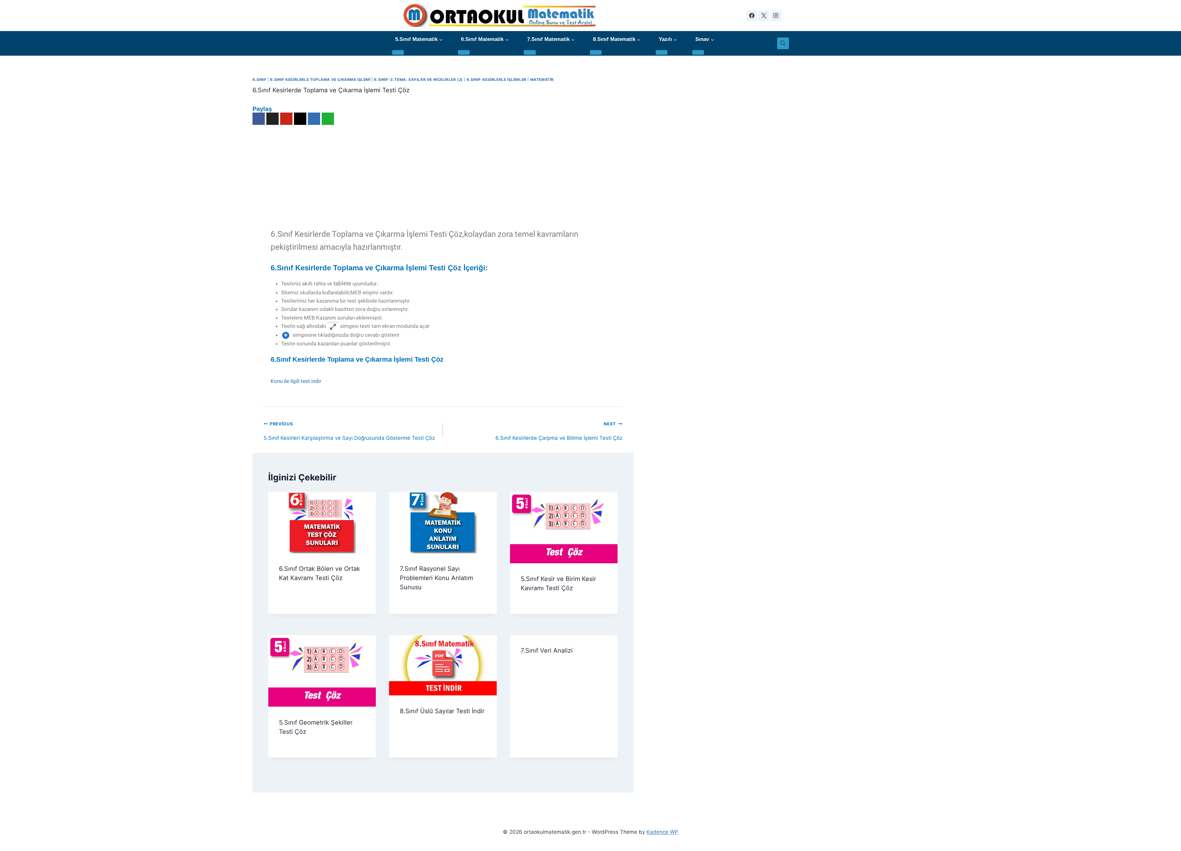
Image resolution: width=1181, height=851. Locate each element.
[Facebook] (751, 15)
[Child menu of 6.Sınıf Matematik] (464, 52)
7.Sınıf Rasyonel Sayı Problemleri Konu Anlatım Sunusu (436, 578)
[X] (763, 15)
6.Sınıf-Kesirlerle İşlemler (497, 79)
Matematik (542, 79)
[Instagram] (776, 15)
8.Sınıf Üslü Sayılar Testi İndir (442, 710)
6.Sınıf (260, 79)
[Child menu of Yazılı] (661, 52)
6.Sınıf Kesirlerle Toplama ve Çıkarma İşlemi (320, 79)
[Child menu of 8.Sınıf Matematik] (596, 52)
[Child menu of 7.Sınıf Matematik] (529, 52)
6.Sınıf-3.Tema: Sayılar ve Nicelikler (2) (418, 79)
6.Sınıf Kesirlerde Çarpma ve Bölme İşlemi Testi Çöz (558, 425)
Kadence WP (662, 832)
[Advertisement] (442, 176)
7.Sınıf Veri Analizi (547, 650)
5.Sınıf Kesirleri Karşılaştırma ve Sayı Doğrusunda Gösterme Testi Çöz (349, 425)
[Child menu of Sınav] (698, 52)
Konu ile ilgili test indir (296, 381)
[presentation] (322, 522)
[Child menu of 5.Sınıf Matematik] (398, 52)
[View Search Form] (783, 43)
